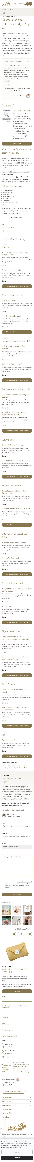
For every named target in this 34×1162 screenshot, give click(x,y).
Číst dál (4, 266)
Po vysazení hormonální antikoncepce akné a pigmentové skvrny (15, 639)
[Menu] (30, 4)
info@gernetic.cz (10, 1057)
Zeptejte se (8, 106)
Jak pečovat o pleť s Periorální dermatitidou (14, 492)
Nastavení (17, 1152)
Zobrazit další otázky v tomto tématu (17, 286)
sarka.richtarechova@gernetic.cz (13, 177)
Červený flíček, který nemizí (13, 558)
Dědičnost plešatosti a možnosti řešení (15, 691)
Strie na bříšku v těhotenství (13, 445)
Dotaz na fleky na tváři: (11, 270)
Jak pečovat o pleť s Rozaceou (14, 543)
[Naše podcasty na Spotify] (30, 934)
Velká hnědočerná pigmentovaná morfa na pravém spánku (15, 658)
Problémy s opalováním (11, 316)
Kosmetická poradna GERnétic (14, 1092)
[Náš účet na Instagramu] (20, 934)
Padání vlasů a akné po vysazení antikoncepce (15, 708)
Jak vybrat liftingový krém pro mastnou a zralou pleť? (14, 413)
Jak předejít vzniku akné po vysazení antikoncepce (17, 590)
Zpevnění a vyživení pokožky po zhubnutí (15, 396)
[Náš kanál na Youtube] (14, 934)
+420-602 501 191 (9, 1044)
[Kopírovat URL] (4, 767)
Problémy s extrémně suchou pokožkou (13, 347)
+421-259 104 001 (10, 1051)
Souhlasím (17, 1158)
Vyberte (7, 231)
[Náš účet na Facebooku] (25, 934)
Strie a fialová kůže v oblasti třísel (15, 461)
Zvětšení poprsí (8, 740)
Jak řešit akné (7, 606)
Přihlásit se (17, 991)
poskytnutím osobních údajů (24, 882)
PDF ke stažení (17, 144)
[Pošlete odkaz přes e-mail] (9, 767)
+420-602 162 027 (10, 1082)
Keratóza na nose (9, 301)
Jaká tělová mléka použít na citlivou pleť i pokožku (16, 253)
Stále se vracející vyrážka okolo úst (16, 509)
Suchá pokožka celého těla (12, 364)
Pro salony (6, 1117)
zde (19, 1148)
